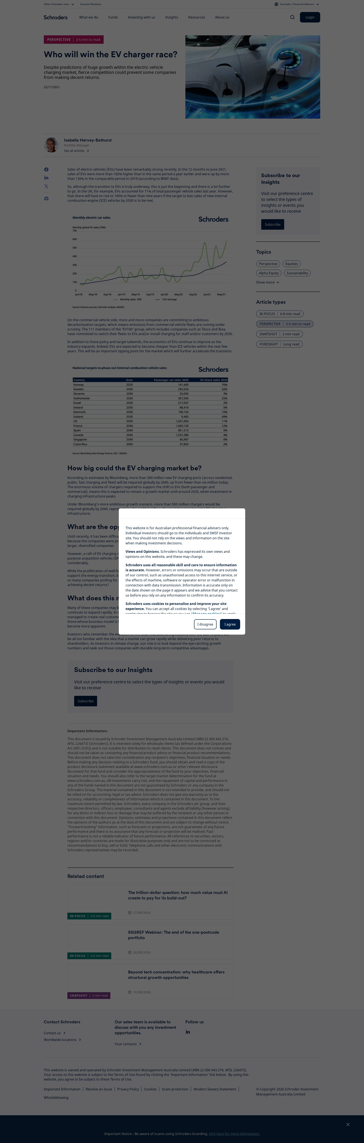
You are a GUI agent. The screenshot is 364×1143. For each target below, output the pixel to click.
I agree (230, 624)
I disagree (205, 624)
